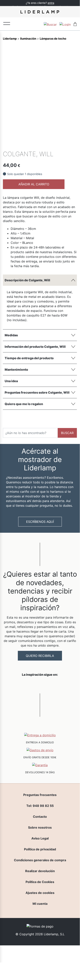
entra (51, 2)
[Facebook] (47, 145)
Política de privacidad (40, 849)
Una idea (11, 381)
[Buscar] (50, 24)
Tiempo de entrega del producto (29, 358)
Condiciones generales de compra (40, 860)
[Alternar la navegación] (6, 23)
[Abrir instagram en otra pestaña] (40, 684)
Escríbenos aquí (40, 522)
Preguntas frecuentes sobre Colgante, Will (37, 392)
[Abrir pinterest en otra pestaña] (61, 684)
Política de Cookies (40, 882)
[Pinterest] (67, 145)
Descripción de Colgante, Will (27, 280)
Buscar (67, 433)
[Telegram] (60, 145)
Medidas (11, 335)
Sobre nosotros (40, 827)
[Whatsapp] (54, 145)
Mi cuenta (40, 904)
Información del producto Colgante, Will (35, 347)
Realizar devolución (40, 871)
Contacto (40, 817)
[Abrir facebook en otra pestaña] (18, 684)
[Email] (74, 145)
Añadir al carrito (33, 184)
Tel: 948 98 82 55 (40, 806)
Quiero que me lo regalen (24, 404)
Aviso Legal (40, 838)
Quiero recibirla (40, 656)
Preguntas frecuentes (40, 795)
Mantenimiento (16, 369)
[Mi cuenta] (65, 24)
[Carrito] (75, 24)
